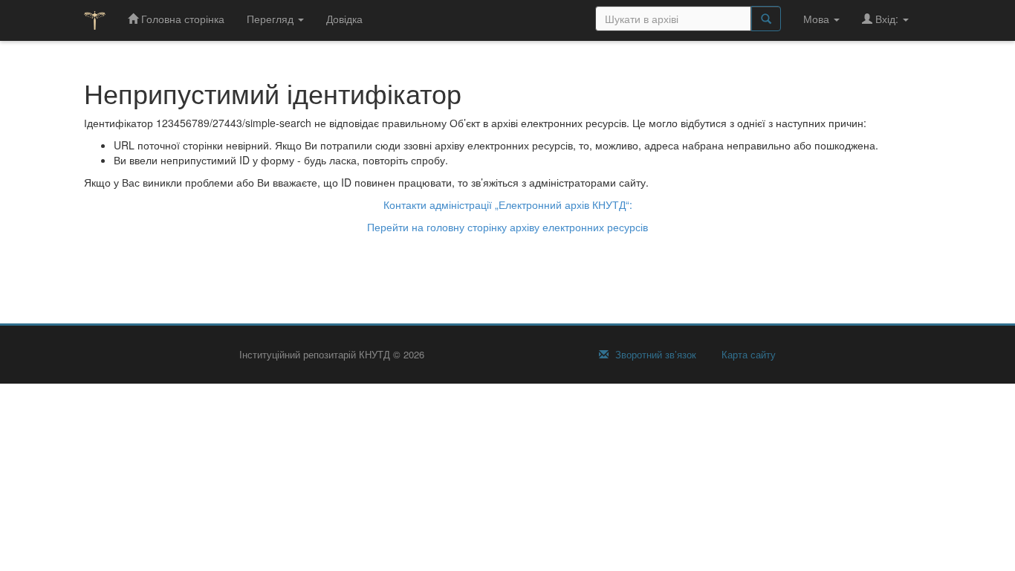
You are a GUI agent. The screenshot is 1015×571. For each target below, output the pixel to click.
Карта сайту (747, 354)
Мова (817, 18)
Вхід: (886, 18)
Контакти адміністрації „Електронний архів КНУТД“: (507, 204)
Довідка (344, 18)
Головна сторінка (181, 18)
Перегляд (271, 18)
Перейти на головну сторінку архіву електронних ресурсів (507, 226)
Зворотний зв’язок (654, 354)
